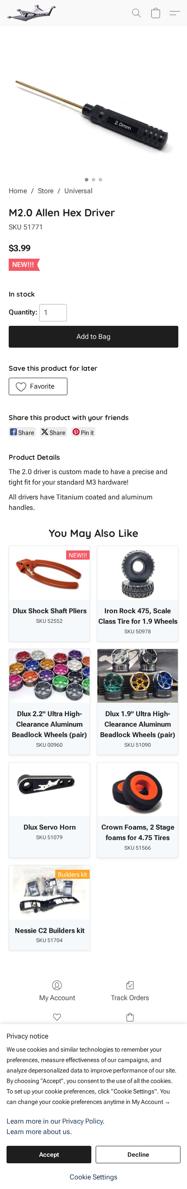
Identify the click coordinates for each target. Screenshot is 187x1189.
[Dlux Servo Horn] (49, 789)
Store (45, 191)
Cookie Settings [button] (93, 1177)
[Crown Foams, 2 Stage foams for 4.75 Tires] (137, 789)
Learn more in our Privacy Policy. (56, 1121)
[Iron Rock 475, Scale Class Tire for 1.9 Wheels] (137, 573)
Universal (78, 191)
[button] (32, 13)
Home (18, 191)
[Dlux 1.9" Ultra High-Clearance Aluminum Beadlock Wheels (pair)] (137, 676)
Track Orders (130, 998)
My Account (57, 998)
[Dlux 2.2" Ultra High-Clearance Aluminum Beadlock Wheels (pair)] (49, 676)
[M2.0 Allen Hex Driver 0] (93, 116)
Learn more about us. (39, 1132)
